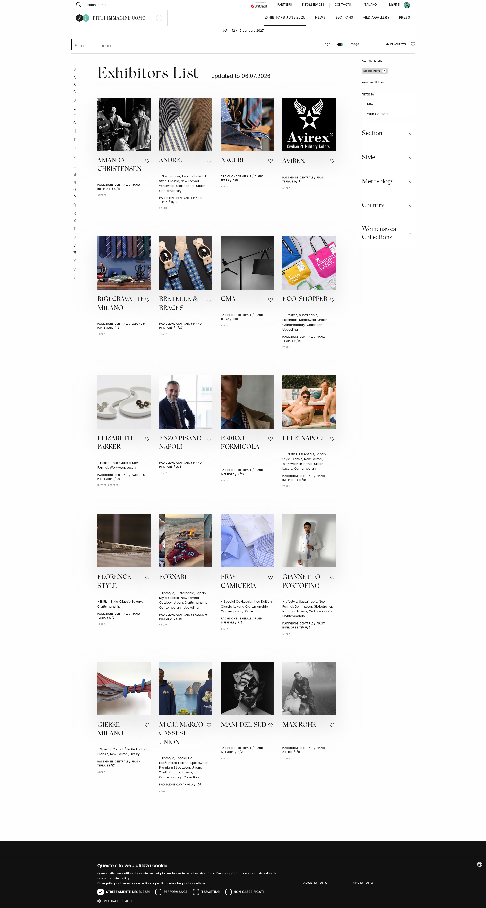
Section (372, 133)
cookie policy (119, 878)
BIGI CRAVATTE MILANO (121, 304)
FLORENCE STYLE (114, 582)
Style (368, 158)
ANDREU (172, 161)
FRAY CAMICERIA (238, 582)
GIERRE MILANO (110, 729)
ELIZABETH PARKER (114, 443)
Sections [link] (344, 18)
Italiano (370, 4)
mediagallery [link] (376, 18)
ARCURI (232, 161)
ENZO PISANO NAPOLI (180, 443)
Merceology (377, 182)
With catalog (377, 114)
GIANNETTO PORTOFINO (301, 582)
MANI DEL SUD (243, 725)
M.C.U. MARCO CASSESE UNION (181, 734)
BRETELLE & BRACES (178, 304)
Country (373, 206)
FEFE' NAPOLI (303, 439)
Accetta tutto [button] (315, 883)
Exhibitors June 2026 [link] (285, 18)
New (370, 104)
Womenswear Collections (380, 233)
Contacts (343, 5)
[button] (191, 901)
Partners (284, 5)
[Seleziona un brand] (159, 18)
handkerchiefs (371, 70)
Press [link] (404, 18)
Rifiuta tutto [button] (363, 883)
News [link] (320, 18)
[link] (396, 5)
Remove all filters (373, 83)
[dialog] (243, 883)
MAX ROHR (299, 725)
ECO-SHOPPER (304, 299)
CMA (228, 299)
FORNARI (172, 577)
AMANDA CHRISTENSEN (119, 165)
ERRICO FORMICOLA (240, 443)
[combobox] (479, 864)
